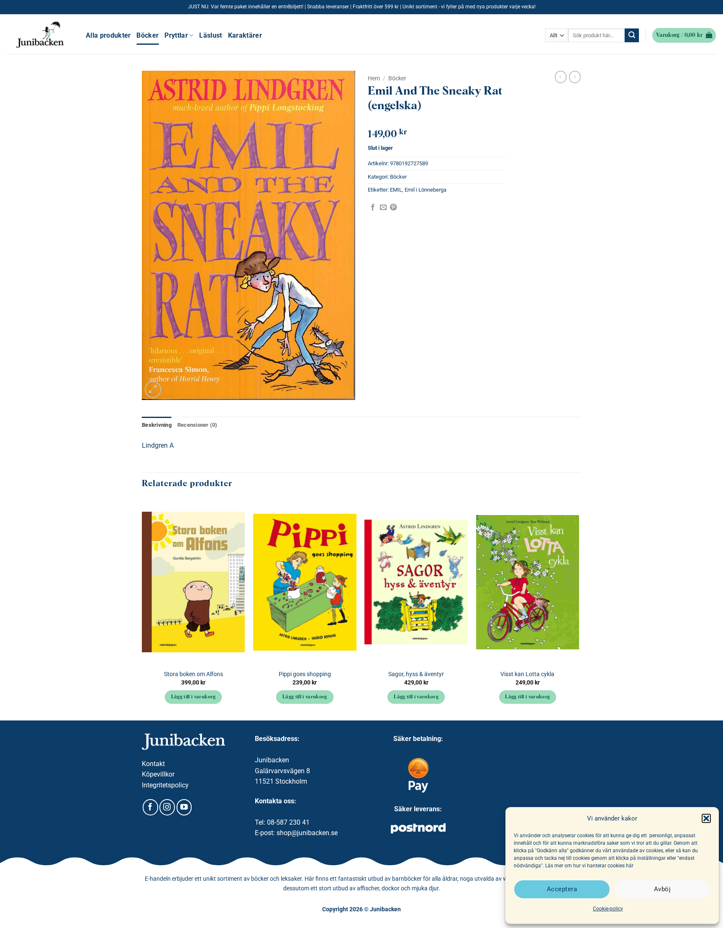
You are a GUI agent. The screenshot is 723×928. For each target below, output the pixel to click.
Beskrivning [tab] (157, 425)
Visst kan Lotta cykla (527, 674)
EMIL (396, 190)
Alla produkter (108, 35)
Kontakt (153, 764)
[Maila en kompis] (383, 207)
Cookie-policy (608, 909)
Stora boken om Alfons (193, 674)
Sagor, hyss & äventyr (416, 674)
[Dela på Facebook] (372, 207)
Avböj (662, 889)
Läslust (210, 35)
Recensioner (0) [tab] (197, 425)
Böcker (147, 35)
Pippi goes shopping (305, 674)
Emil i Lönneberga (425, 190)
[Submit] (632, 35)
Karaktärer (245, 35)
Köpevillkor (158, 774)
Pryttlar (176, 35)
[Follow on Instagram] (167, 807)
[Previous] (142, 609)
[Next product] (561, 77)
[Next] (578, 609)
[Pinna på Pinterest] (393, 207)
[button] (706, 818)
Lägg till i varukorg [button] (193, 697)
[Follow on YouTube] (184, 807)
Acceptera (562, 889)
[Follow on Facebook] (150, 807)
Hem (374, 78)
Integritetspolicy (165, 785)
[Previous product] (575, 77)
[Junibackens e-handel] (39, 34)
